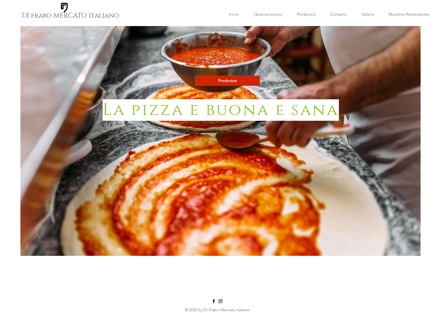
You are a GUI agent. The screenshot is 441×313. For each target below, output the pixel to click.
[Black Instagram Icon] (220, 301)
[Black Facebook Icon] (213, 301)
